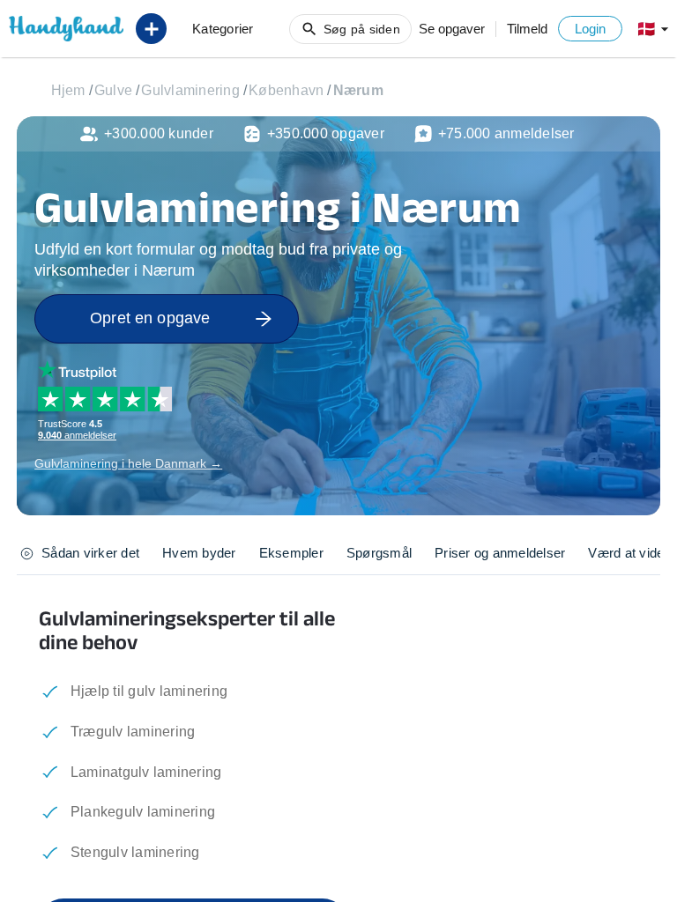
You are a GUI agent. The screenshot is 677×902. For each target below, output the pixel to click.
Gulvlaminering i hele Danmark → (128, 463)
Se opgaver (452, 28)
